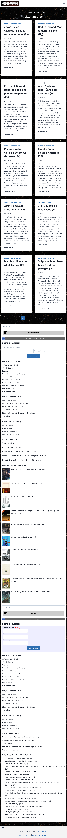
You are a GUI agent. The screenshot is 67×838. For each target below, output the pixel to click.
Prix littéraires (7, 428)
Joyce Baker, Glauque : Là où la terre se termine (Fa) (16, 31)
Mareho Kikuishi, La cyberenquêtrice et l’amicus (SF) (20, 737)
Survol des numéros (9, 392)
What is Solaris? (7, 368)
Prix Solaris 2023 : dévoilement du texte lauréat (19, 451)
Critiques (7, 23)
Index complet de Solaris (11, 383)
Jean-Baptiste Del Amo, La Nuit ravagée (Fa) (18, 740)
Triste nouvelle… (8, 443)
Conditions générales (23, 835)
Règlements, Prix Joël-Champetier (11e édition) (18, 413)
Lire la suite (9, 67)
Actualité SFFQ (7, 425)
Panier (33, 613)
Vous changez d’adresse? (11, 380)
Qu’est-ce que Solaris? (10, 365)
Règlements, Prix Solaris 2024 (12, 406)
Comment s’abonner (9, 377)
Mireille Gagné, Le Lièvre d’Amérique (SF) (48, 153)
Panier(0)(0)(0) (33, 333)
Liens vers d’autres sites (10, 431)
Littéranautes (16, 23)
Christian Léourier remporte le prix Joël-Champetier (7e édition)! (24, 456)
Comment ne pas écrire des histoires (15, 403)
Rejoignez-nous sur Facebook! (34, 338)
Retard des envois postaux (11, 447)
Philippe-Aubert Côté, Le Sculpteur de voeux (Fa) (15, 153)
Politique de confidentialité (41, 835)
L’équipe (5, 371)
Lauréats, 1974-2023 (11, 409)
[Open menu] (64, 3)
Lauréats (7, 416)
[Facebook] (2, 827)
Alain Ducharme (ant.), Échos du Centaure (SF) (47, 90)
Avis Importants (42, 831)
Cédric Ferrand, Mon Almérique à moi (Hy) (50, 31)
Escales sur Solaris (8, 389)
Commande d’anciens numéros (13, 386)
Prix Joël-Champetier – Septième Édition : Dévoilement (21, 460)
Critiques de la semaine (10, 434)
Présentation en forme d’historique (14, 374)
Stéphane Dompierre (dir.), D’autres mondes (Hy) (50, 265)
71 (40, 318)
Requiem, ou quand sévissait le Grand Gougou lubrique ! (22, 747)
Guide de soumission (9, 400)
